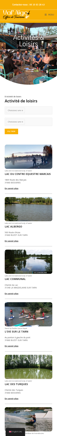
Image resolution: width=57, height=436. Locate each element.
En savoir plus (11, 188)
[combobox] (28, 110)
